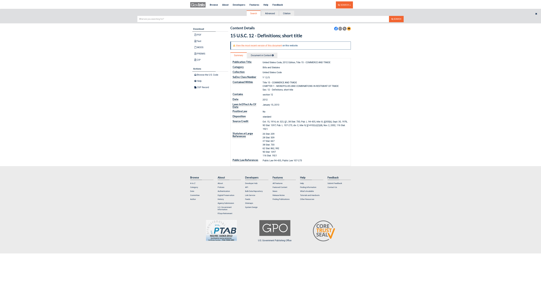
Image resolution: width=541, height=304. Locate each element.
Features (254, 5)
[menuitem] (201, 183)
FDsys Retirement (225, 213)
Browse (214, 5)
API (246, 187)
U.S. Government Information (225, 208)
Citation (287, 13)
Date (192, 191)
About (225, 5)
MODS (199, 47)
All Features (277, 183)
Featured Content (280, 187)
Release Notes (279, 195)
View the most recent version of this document (259, 45)
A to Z (192, 183)
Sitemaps (249, 203)
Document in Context (261, 55)
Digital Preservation (226, 195)
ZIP (198, 60)
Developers (239, 5)
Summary (238, 55)
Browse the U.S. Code (207, 74)
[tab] (254, 13)
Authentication (224, 191)
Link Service (250, 195)
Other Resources (307, 199)
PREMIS (200, 53)
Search (253, 13)
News (275, 191)
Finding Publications (281, 199)
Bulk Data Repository (254, 191)
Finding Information (308, 187)
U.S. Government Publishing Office (274, 240)
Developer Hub (251, 183)
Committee (194, 195)
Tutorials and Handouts (310, 195)
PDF (198, 34)
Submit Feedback (335, 183)
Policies (221, 187)
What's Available (307, 191)
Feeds (247, 199)
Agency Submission (226, 203)
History (221, 199)
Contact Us (332, 187)
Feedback (277, 5)
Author (193, 199)
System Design (251, 207)
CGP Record (202, 87)
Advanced (270, 13)
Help (265, 5)
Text (198, 41)
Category (194, 187)
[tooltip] (273, 55)
